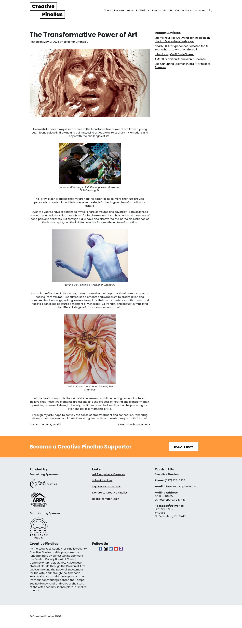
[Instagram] (106, 549)
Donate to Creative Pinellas (110, 492)
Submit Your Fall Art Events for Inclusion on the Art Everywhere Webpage (182, 39)
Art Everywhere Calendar (108, 474)
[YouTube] (116, 549)
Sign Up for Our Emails (106, 486)
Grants (168, 10)
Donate (119, 10)
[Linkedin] (111, 549)
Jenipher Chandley (76, 42)
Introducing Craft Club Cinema (174, 54)
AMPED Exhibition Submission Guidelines (180, 59)
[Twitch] (121, 549)
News (129, 10)
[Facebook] (100, 549)
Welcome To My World (46, 424)
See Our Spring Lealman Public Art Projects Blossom (182, 65)
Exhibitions (142, 10)
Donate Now (183, 447)
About (107, 10)
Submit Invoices (102, 480)
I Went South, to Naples (133, 424)
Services (199, 10)
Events (156, 10)
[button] (209, 9)
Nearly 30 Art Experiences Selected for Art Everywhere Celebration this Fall (182, 47)
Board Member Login (105, 499)
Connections (183, 10)
